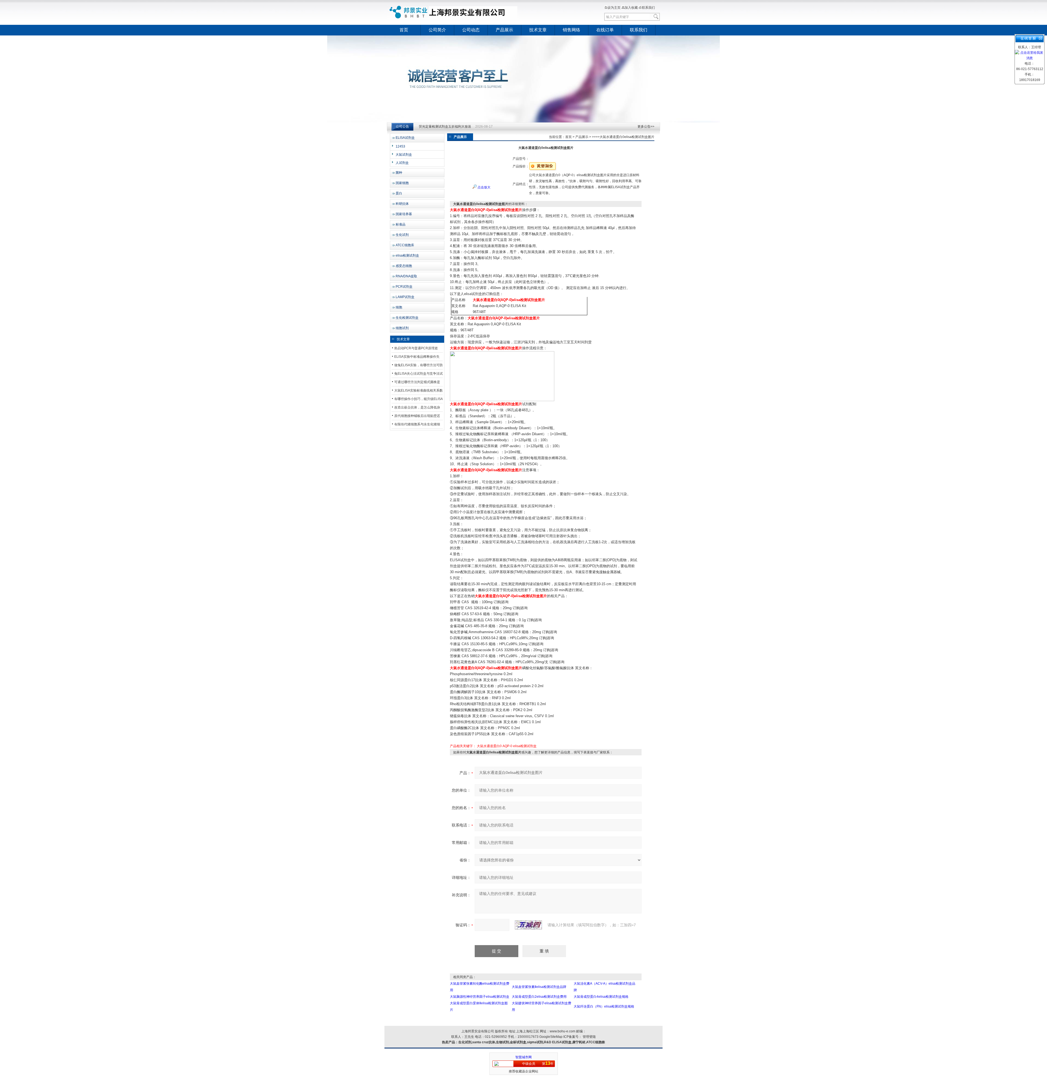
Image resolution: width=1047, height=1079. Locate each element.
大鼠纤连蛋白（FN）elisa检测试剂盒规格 (604, 1006)
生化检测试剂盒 (407, 318)
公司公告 (402, 126)
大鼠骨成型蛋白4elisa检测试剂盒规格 (601, 997)
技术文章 (538, 30)
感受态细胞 (404, 266)
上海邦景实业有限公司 (454, 12)
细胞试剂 (402, 328)
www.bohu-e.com (562, 1031)
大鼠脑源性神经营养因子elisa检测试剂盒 (479, 997)
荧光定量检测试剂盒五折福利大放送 (445, 126)
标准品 (400, 224)
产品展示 (504, 30)
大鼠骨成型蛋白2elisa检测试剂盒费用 (539, 997)
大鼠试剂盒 (404, 155)
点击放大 (484, 187)
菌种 (399, 173)
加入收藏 (631, 8)
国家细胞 (402, 183)
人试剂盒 (402, 163)
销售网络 (571, 30)
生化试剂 (402, 235)
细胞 (399, 307)
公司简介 (437, 30)
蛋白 (399, 193)
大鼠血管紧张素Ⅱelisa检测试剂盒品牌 (539, 987)
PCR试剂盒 (404, 286)
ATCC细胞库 (405, 245)
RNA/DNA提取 (406, 276)
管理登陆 (589, 1037)
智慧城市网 (523, 1057)
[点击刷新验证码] (528, 925)
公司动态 (471, 30)
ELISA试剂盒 (405, 138)
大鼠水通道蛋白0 (489, 746)
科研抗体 (402, 204)
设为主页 (614, 8)
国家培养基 (404, 214)
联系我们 (648, 8)
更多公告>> (645, 126)
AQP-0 (507, 746)
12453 (400, 146)
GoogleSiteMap (550, 1037)
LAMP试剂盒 (405, 297)
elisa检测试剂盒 (407, 255)
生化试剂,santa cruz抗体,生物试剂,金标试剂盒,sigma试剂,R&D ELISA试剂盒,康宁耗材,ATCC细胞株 (531, 1042)
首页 (403, 30)
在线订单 (605, 30)
